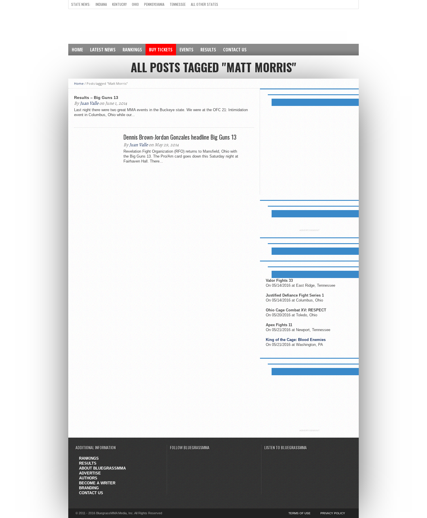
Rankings (132, 49)
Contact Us (235, 49)
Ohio (135, 4)
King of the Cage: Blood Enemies (296, 339)
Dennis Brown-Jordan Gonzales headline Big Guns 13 (179, 136)
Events (186, 49)
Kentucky (119, 4)
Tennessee (178, 4)
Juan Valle (89, 103)
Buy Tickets (161, 49)
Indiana (101, 4)
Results (208, 49)
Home (77, 49)
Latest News (103, 49)
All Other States (204, 4)
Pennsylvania (154, 4)
